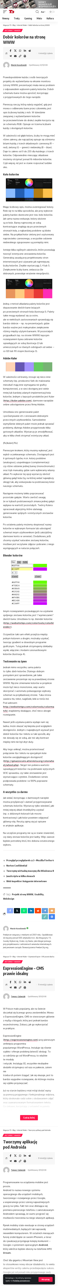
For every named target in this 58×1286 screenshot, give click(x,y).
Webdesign (8, 898)
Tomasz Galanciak (18, 996)
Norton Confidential (16, 865)
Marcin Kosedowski (19, 65)
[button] (46, 1279)
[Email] (15, 56)
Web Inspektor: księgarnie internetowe (26, 881)
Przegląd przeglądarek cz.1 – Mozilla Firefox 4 (30, 860)
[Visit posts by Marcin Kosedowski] (6, 65)
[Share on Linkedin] (25, 50)
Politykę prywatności (21, 1281)
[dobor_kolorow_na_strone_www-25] (29, 582)
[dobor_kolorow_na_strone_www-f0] (29, 288)
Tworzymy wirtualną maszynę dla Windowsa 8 (30, 870)
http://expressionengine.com (20, 1039)
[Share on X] (15, 50)
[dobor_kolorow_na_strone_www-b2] (29, 189)
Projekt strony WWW (22, 894)
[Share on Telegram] (10, 56)
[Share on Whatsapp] (20, 50)
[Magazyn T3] (11, 12)
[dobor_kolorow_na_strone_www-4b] (29, 366)
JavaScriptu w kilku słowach (20, 876)
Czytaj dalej (29, 1117)
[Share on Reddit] (30, 50)
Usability (38, 894)
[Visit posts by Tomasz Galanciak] (6, 996)
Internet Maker (13, 30)
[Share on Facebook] (10, 50)
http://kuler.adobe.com (17, 400)
